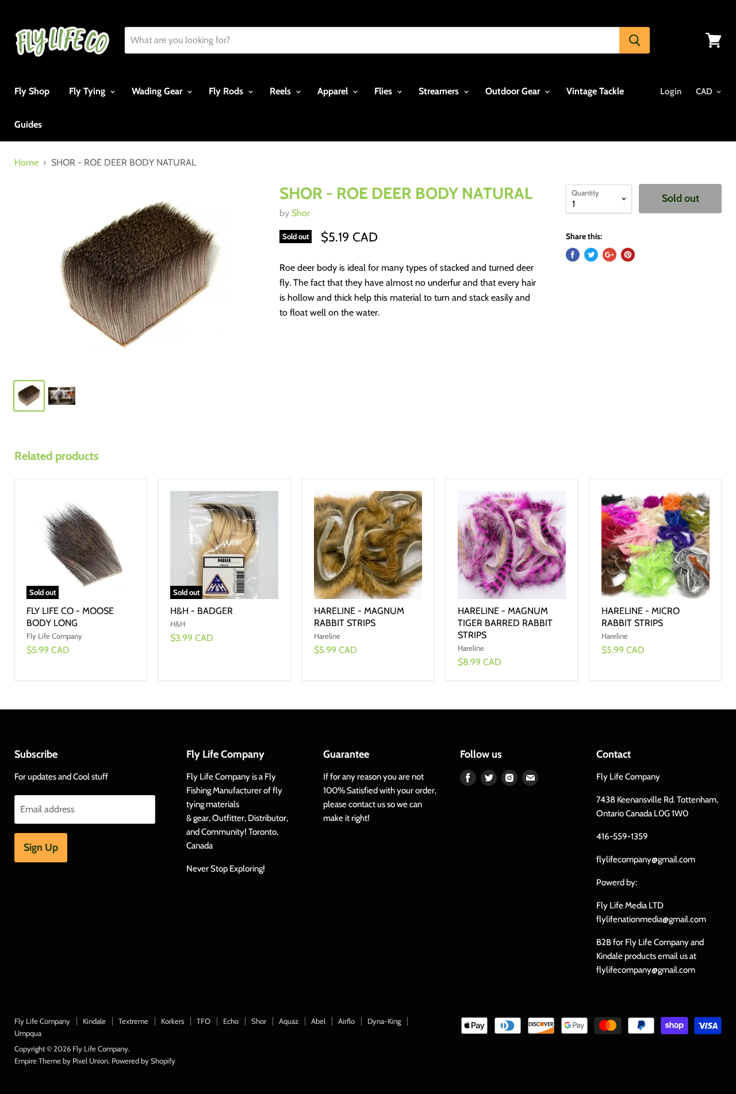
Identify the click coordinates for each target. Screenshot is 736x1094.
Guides (28, 124)
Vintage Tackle (595, 91)
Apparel (333, 91)
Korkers (172, 1021)
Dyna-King (384, 1021)
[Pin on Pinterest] (628, 255)
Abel (318, 1021)
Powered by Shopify (143, 1060)
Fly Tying (88, 91)
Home (26, 163)
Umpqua (27, 1033)
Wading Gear (158, 91)
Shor (301, 213)
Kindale (94, 1021)
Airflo (346, 1021)
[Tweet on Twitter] (591, 255)
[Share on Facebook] (573, 255)
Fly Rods (227, 91)
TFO (203, 1021)
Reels (281, 91)
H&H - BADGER (201, 610)
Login (670, 91)
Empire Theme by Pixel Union (61, 1060)
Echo (231, 1021)
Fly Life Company (42, 1021)
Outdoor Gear (513, 91)
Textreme (133, 1021)
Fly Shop (31, 91)
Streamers (440, 91)
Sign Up (41, 847)
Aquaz (288, 1021)
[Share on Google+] (609, 255)
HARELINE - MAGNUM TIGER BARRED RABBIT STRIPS (505, 622)
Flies (384, 91)
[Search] (634, 40)
